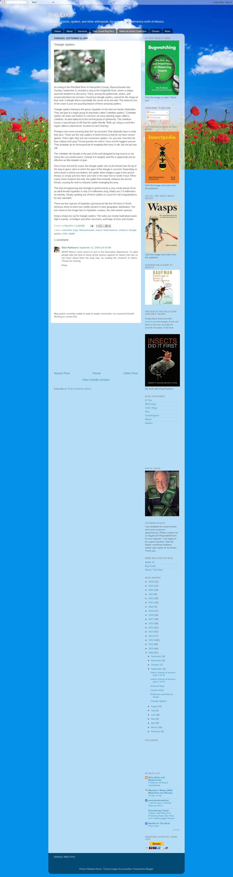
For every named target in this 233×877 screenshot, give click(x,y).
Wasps (148, 419)
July (153, 710)
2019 (151, 611)
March (154, 727)
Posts (152, 112)
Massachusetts (86, 230)
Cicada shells (157, 690)
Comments (154, 117)
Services (82, 31)
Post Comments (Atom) (79, 389)
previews (149, 321)
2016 (151, 623)
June (154, 715)
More (167, 31)
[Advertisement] (96, 347)
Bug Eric (59, 14)
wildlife (71, 233)
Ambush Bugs (157, 686)
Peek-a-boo (153, 826)
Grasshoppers (152, 415)
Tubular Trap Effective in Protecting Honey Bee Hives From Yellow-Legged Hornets (161, 816)
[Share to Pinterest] (109, 226)
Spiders (149, 423)
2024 (151, 590)
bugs (75, 230)
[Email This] (97, 226)
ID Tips (148, 400)
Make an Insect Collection (133, 31)
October (155, 665)
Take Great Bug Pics (103, 31)
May (153, 719)
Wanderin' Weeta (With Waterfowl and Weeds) (160, 791)
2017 (151, 619)
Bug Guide (150, 566)
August (155, 706)
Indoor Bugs (151, 408)
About (69, 31)
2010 (151, 648)
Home (58, 31)
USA (65, 233)
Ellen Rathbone (70, 247)
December (156, 656)
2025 (151, 586)
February (156, 731)
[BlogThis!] (100, 226)
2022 (151, 598)
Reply (64, 265)
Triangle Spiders (158, 701)
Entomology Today (158, 810)
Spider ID (149, 562)
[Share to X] (103, 226)
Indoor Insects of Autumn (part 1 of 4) (162, 680)
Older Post (130, 373)
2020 (151, 607)
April (153, 723)
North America (110, 230)
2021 (151, 602)
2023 (151, 594)
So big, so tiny (155, 795)
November (156, 660)
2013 (151, 636)
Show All (176, 830)
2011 (151, 644)
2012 (151, 640)
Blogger (149, 869)
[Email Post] (91, 226)
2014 (151, 632)
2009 (151, 653)
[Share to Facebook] (106, 226)
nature (99, 230)
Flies (147, 411)
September (157, 669)
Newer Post (62, 373)
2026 (151, 582)
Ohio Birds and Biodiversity (156, 778)
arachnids (67, 230)
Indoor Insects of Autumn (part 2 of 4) (162, 673)
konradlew (127, 869)
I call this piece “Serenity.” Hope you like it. (160, 804)
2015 (151, 627)
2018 (151, 615)
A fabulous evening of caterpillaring (158, 783)
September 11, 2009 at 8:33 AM (95, 247)
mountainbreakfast (158, 800)
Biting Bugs (150, 404)
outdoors (123, 230)
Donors (155, 31)
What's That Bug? (154, 570)
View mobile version (96, 379)
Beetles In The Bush (159, 823)
